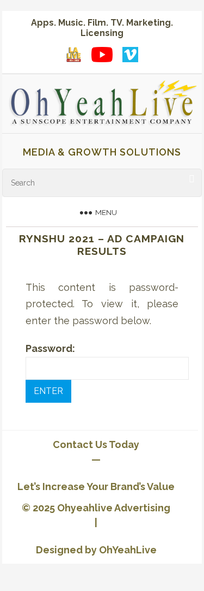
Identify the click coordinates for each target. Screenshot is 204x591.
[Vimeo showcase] (131, 55)
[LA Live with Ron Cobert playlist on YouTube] (74, 55)
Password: (50, 348)
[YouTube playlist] (102, 55)
